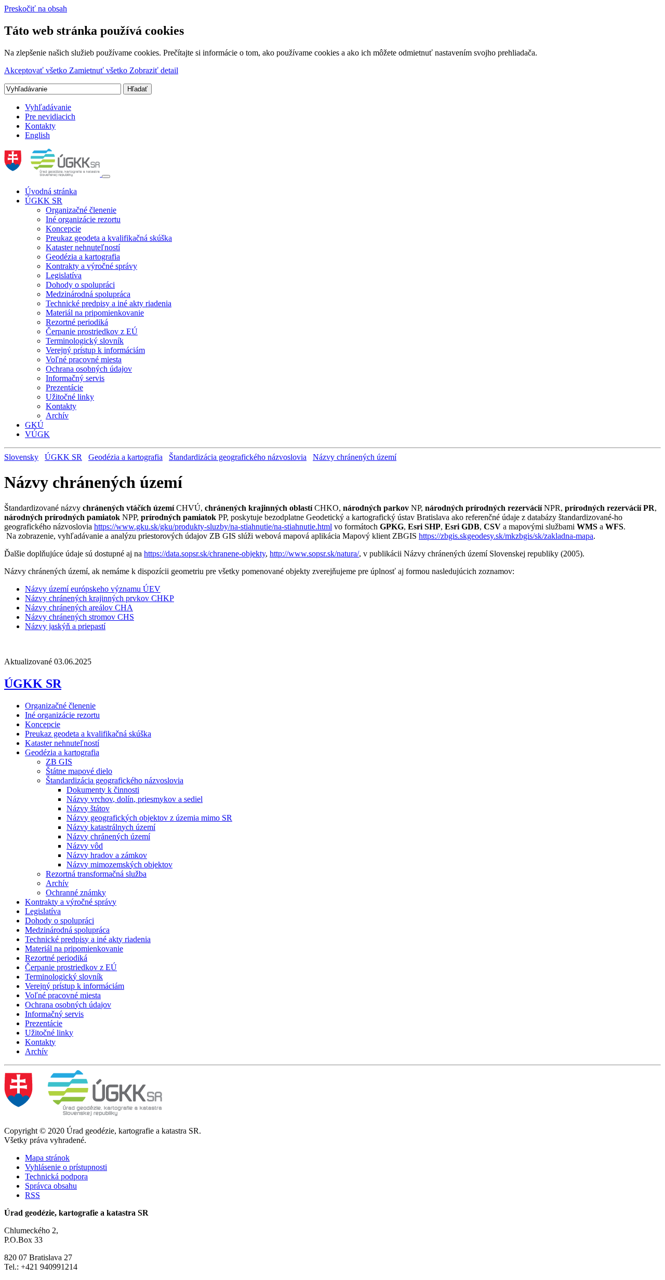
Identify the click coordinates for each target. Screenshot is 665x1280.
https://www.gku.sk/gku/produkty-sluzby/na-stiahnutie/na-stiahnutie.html (213, 526)
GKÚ (34, 424)
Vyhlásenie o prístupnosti (66, 1167)
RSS (32, 1195)
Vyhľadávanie (48, 107)
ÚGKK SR (43, 200)
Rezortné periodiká (77, 322)
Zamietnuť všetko (99, 70)
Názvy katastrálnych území (110, 827)
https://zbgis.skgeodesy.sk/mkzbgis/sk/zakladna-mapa (506, 536)
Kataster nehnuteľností (83, 247)
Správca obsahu (51, 1185)
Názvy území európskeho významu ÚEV (93, 588)
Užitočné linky (70, 396)
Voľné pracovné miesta (84, 359)
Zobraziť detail (153, 70)
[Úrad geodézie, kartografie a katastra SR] (53, 173)
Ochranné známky (76, 892)
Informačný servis (75, 378)
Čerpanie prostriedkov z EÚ (92, 331)
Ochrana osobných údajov (89, 368)
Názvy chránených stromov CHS (79, 616)
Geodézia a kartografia (83, 256)
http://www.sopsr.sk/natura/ (314, 553)
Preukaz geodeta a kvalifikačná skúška (109, 238)
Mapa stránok (47, 1157)
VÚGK (37, 434)
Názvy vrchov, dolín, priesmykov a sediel (134, 799)
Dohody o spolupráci (80, 284)
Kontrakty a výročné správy (91, 266)
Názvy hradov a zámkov (106, 855)
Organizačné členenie (81, 210)
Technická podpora (56, 1176)
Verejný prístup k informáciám (95, 350)
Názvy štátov (88, 808)
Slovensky (21, 457)
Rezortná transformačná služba (96, 873)
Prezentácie (64, 387)
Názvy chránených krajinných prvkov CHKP (99, 598)
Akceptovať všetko (36, 70)
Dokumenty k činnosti (102, 789)
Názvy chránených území (354, 457)
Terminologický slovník (85, 340)
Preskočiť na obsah (35, 8)
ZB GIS (59, 761)
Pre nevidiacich (50, 116)
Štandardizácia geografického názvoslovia (238, 457)
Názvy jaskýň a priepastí (65, 626)
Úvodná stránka (51, 191)
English (37, 135)
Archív (57, 415)
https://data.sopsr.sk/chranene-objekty (204, 553)
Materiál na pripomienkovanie (95, 312)
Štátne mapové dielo (79, 771)
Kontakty (40, 125)
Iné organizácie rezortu (83, 219)
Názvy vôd (84, 845)
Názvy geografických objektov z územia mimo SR (149, 817)
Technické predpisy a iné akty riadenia (108, 303)
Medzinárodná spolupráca (88, 294)
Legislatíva (64, 275)
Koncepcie (63, 228)
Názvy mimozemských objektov (119, 864)
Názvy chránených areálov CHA (79, 607)
